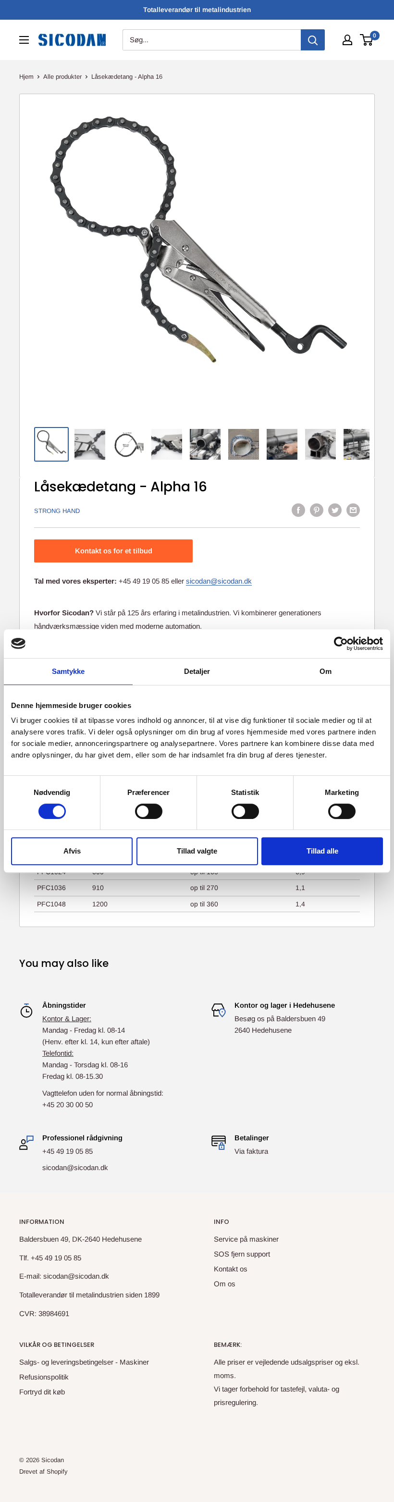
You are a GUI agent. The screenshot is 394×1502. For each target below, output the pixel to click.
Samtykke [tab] (68, 671)
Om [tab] (326, 671)
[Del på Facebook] (298, 510)
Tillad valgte (197, 851)
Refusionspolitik (44, 1377)
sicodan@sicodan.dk (219, 581)
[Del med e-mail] (353, 510)
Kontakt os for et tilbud (113, 551)
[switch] (148, 811)
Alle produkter (62, 76)
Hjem (26, 76)
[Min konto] (347, 40)
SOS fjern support (242, 1254)
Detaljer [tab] (197, 671)
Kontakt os (230, 1269)
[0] (367, 40)
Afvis (72, 851)
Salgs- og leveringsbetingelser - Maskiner (84, 1362)
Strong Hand (57, 510)
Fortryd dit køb (42, 1392)
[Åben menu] (24, 40)
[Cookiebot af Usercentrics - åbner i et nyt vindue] (341, 643)
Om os (224, 1284)
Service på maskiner (246, 1239)
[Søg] (313, 39)
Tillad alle (322, 851)
